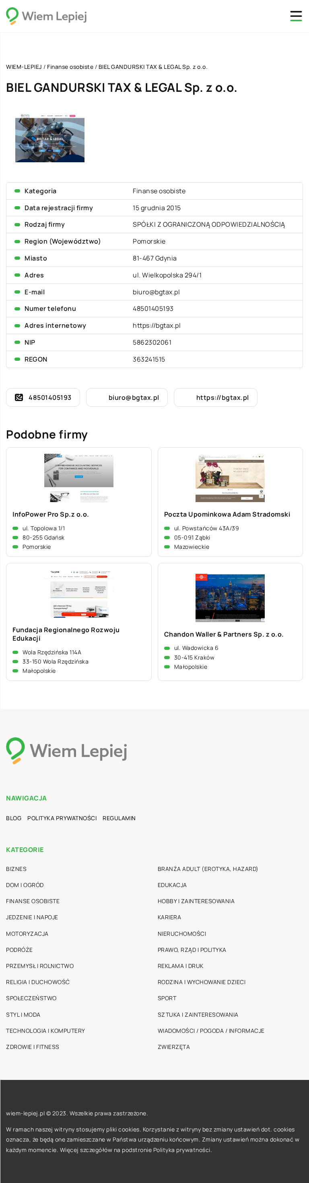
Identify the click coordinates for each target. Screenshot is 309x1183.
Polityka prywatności (62, 818)
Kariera (169, 917)
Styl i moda (23, 1014)
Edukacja (172, 885)
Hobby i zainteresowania (196, 901)
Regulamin (119, 818)
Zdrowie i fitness (33, 1047)
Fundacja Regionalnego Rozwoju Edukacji (66, 634)
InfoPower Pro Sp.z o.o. (50, 514)
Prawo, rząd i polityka (192, 949)
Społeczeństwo (31, 998)
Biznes (16, 869)
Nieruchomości (182, 933)
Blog (13, 818)
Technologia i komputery (45, 1030)
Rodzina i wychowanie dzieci (202, 982)
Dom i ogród (25, 885)
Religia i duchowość (38, 982)
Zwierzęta (174, 1047)
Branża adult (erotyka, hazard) (208, 869)
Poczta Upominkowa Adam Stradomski (227, 514)
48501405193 (153, 308)
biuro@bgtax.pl (156, 291)
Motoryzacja (27, 933)
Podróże (19, 949)
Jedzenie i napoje (32, 917)
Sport (167, 998)
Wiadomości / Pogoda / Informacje (211, 1030)
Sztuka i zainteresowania (198, 1014)
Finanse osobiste (159, 190)
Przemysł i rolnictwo (40, 966)
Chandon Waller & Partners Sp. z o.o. (224, 634)
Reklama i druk (181, 966)
